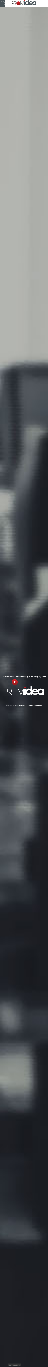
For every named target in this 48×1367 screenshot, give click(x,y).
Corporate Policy (14, 1365)
